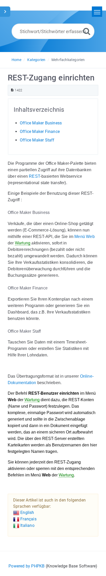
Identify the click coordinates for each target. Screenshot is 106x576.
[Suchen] (87, 31)
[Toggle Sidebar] (5, 11)
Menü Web (84, 236)
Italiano (26, 525)
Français (28, 519)
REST (34, 176)
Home (16, 60)
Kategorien (36, 60)
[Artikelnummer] (12, 90)
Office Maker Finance (40, 131)
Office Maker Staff (37, 140)
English (26, 512)
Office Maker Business (41, 123)
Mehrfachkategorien (68, 60)
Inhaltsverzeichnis (39, 109)
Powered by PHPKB (26, 566)
